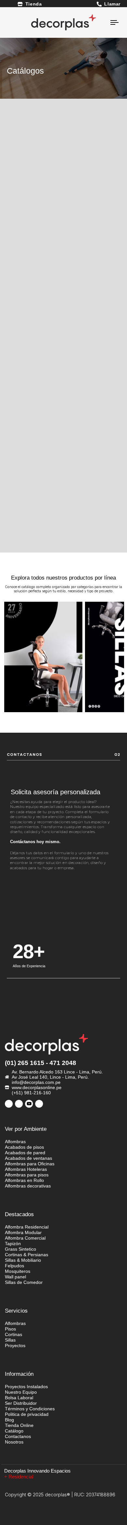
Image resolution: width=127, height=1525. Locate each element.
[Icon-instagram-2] (39, 1104)
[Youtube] (29, 1104)
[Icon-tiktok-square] (19, 1104)
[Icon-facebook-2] (9, 1104)
